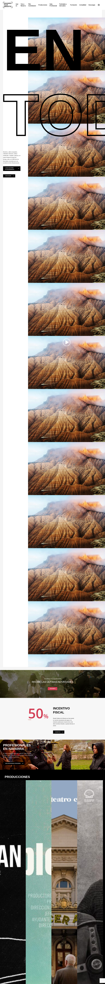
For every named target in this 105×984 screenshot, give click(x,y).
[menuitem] (99, 5)
